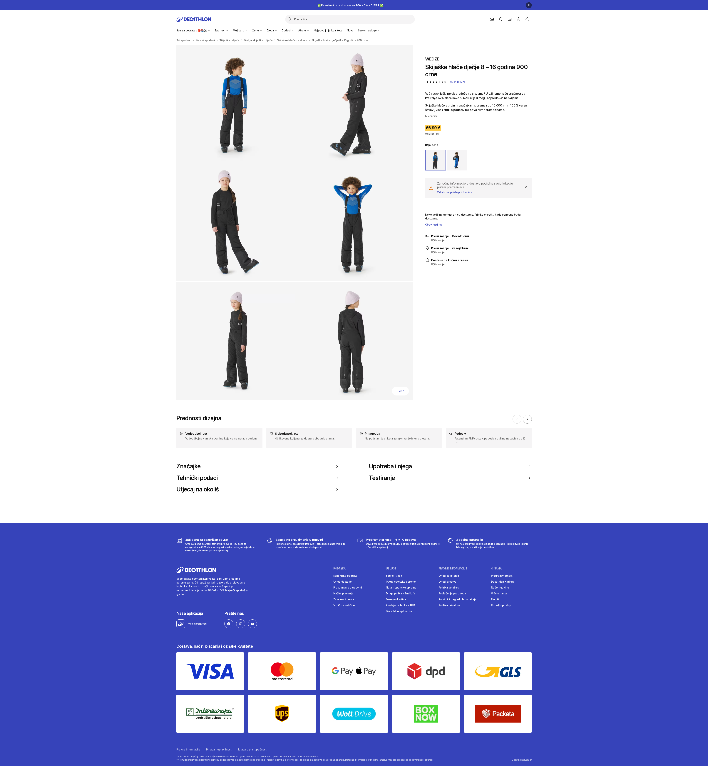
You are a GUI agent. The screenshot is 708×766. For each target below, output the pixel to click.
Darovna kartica (396, 599)
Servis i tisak (394, 575)
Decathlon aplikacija (399, 611)
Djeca (271, 30)
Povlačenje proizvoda (452, 593)
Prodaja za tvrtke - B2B (400, 605)
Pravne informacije (188, 749)
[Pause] (529, 5)
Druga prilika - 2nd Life (400, 593)
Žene (256, 30)
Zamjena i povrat (344, 599)
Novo (350, 30)
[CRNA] (435, 160)
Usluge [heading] (391, 568)
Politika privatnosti (450, 605)
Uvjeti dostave (342, 581)
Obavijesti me (434, 224)
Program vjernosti (502, 575)
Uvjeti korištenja (448, 575)
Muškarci (239, 30)
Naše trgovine (500, 587)
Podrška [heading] (339, 568)
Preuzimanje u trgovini (347, 587)
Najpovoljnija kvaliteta (328, 30)
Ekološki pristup (501, 605)
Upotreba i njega (390, 466)
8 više (400, 391)
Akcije (302, 30)
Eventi (495, 599)
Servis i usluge (367, 30)
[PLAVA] (457, 160)
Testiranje (382, 477)
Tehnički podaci (197, 477)
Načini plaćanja (343, 593)
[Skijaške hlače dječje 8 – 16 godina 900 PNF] (235, 104)
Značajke (188, 466)
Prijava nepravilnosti (219, 749)
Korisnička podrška (345, 575)
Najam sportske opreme (401, 587)
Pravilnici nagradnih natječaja (457, 599)
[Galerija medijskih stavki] (294, 222)
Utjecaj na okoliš (197, 489)
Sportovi (220, 30)
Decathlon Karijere (503, 581)
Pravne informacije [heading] (452, 568)
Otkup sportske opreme (401, 581)
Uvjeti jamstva (447, 581)
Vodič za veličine (344, 605)
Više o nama (499, 593)
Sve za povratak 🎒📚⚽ (192, 30)
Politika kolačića (448, 587)
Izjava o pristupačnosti (252, 749)
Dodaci (286, 30)
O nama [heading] (496, 568)
